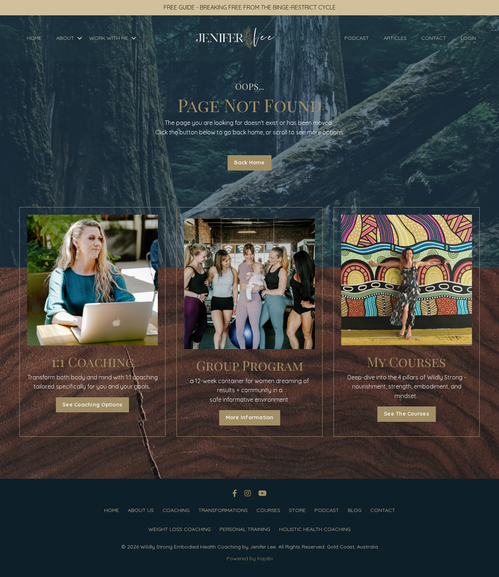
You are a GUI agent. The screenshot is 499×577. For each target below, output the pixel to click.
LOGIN (468, 38)
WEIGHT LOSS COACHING (179, 529)
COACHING (176, 510)
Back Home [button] (249, 162)
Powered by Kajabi (249, 558)
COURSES (268, 510)
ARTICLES (395, 38)
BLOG (355, 510)
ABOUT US (141, 510)
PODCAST (356, 38)
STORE (297, 510)
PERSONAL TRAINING (245, 529)
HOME (34, 38)
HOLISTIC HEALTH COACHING (315, 529)
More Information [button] (250, 417)
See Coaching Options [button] (92, 404)
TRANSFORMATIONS (223, 510)
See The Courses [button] (406, 413)
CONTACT (433, 38)
